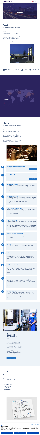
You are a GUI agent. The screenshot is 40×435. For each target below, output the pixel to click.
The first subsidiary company (12, 184)
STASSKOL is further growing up (13, 196)
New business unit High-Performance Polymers (16, 166)
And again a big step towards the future (14, 208)
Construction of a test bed (12, 220)
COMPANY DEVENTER (11, 291)
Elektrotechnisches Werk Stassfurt (13, 264)
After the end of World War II (12, 277)
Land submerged (10, 252)
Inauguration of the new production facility (15, 233)
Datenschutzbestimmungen (35, 424)
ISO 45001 (7, 378)
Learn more (33, 169)
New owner (9, 244)
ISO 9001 (7, 374)
